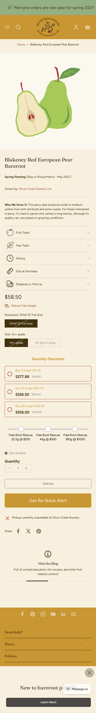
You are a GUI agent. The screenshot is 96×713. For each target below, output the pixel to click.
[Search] (18, 27)
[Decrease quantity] (9, 468)
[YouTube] (53, 614)
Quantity (12, 461)
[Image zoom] (48, 101)
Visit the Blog (48, 563)
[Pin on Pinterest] (39, 531)
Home (21, 44)
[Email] (74, 614)
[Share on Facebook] (18, 531)
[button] (7, 27)
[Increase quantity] (26, 468)
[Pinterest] (32, 614)
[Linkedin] (63, 614)
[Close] (89, 672)
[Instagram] (43, 614)
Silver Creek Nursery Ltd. (35, 188)
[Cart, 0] (86, 27)
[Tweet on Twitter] (28, 531)
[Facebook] (22, 614)
